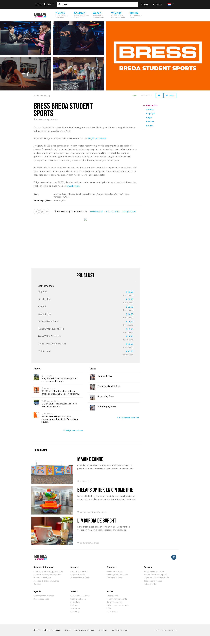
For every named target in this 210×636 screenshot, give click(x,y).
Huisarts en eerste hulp (118, 605)
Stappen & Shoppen (44, 567)
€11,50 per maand (97, 138)
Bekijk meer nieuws (73, 430)
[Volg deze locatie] (159, 95)
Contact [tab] (150, 109)
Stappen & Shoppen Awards (46, 581)
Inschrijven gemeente (117, 599)
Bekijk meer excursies (128, 417)
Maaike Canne (90, 459)
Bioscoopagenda (41, 599)
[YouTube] (47, 211)
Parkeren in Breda (115, 577)
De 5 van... (75, 605)
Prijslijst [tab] (150, 113)
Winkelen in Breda (115, 571)
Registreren (157, 4)
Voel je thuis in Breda (80, 595)
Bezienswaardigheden (154, 571)
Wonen (110, 591)
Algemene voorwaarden (84, 630)
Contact (37, 584)
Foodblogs (75, 602)
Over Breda (112, 611)
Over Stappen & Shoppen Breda (48, 571)
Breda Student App (43, 4)
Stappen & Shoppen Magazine (47, 574)
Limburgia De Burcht (96, 520)
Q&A (109, 608)
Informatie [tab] (152, 105)
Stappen (74, 567)
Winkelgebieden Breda (117, 574)
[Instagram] (41, 211)
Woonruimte (112, 595)
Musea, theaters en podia (156, 574)
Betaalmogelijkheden (43, 200)
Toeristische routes (153, 581)
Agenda (37, 591)
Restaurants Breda (79, 571)
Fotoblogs (75, 611)
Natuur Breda (150, 584)
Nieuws (74, 591)
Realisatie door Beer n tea (165, 630)
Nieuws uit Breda (78, 599)
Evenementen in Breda (44, 595)
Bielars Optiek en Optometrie (105, 490)
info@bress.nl (129, 211)
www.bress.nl (73, 185)
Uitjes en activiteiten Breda (156, 577)
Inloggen (144, 4)
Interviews (75, 608)
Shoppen (111, 567)
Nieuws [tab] (150, 125)
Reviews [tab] (150, 121)
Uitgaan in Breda (77, 574)
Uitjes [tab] (149, 117)
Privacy (67, 630)
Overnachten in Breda (80, 577)
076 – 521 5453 (113, 211)
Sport (36, 194)
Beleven (148, 567)
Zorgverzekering (115, 602)
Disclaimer (103, 630)
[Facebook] (36, 211)
